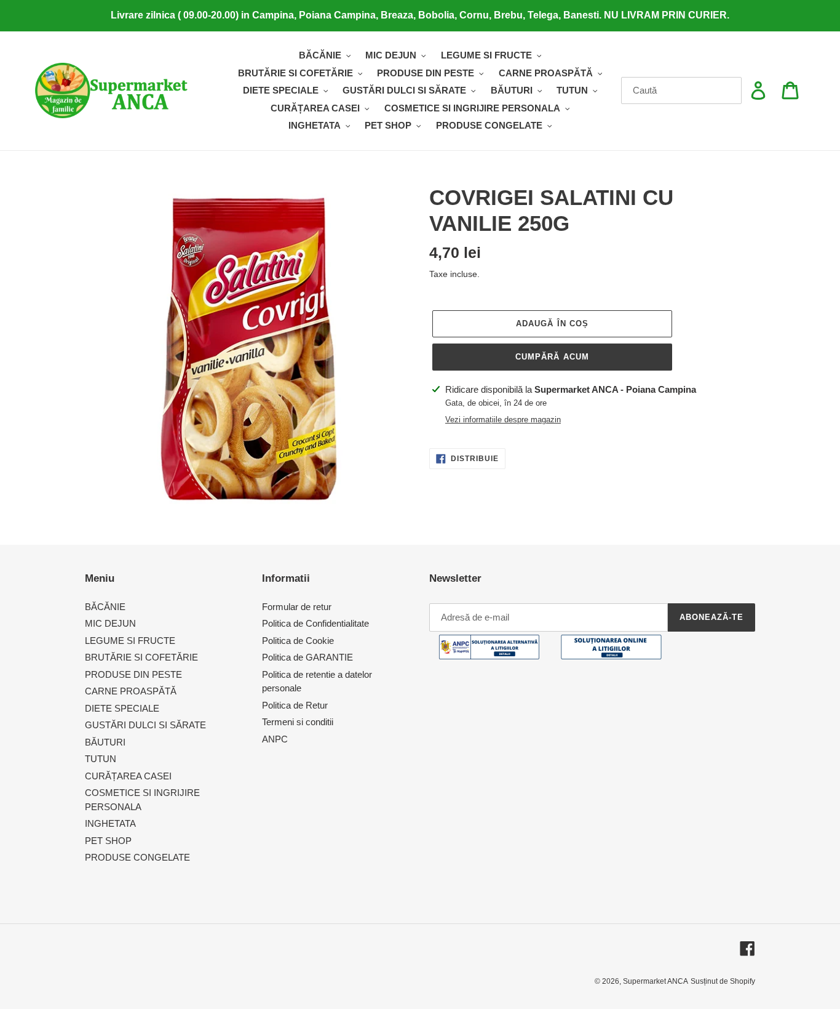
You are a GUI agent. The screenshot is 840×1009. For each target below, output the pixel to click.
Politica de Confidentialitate (315, 623)
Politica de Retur (295, 705)
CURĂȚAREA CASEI (128, 776)
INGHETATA (110, 823)
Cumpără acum (551, 356)
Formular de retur (296, 606)
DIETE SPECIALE (122, 708)
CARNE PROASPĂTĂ (130, 691)
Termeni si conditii (297, 722)
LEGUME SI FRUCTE (130, 640)
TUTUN (100, 759)
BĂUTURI (105, 742)
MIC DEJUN (110, 623)
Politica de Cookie (298, 640)
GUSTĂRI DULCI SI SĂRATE (145, 725)
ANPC (275, 739)
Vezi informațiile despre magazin (503, 419)
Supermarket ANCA (655, 981)
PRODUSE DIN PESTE (133, 674)
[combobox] (681, 90)
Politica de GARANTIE (307, 657)
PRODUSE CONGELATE (137, 857)
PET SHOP (108, 840)
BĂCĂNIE (105, 606)
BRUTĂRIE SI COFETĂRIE (141, 657)
